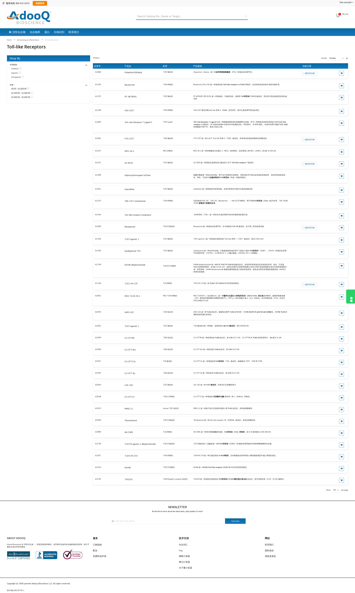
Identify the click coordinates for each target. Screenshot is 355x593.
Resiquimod (130, 226)
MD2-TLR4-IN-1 (132, 296)
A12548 (98, 110)
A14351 (98, 189)
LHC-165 (129, 385)
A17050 (98, 250)
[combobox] (192, 16)
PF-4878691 (131, 96)
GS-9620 (129, 162)
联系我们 (269, 544)
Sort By (324, 58)
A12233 (98, 96)
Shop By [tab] (15, 58)
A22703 (98, 479)
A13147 (98, 151)
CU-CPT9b (129, 337)
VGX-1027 (129, 110)
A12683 (98, 122)
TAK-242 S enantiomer (135, 201)
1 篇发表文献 (309, 139)
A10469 (98, 72)
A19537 (98, 361)
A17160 (98, 283)
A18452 (98, 296)
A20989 (98, 432)
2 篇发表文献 (309, 73)
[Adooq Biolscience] (29, 17)
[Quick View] (341, 73)
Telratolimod (131, 420)
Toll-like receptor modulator (138, 214)
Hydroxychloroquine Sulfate (138, 175)
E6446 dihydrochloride (135, 264)
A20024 (98, 385)
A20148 (98, 396)
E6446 (128, 467)
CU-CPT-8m (130, 349)
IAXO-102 (129, 312)
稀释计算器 (184, 556)
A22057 (98, 455)
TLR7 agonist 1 (132, 326)
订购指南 (97, 544)
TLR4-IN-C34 (131, 455)
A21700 (98, 444)
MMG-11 (129, 408)
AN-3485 (129, 432)
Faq (180, 550)
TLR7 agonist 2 (132, 239)
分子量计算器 (185, 567)
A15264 (98, 214)
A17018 (98, 239)
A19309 (98, 349)
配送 (95, 550)
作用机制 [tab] (13, 65)
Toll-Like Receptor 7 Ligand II (138, 122)
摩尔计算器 (184, 562)
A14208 (98, 175)
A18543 (98, 312)
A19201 (98, 326)
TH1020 (128, 479)
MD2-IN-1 (129, 151)
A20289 (98, 420)
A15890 (98, 226)
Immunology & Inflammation (28, 40)
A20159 (98, 408)
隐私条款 (269, 550)
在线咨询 (40, 3)
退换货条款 (270, 556)
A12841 (98, 138)
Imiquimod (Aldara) (133, 72)
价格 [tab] (11, 85)
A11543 (98, 84)
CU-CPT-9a (130, 373)
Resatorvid (130, 84)
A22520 (98, 467)
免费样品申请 (99, 556)
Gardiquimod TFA (132, 250)
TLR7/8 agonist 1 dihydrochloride (140, 444)
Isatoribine (129, 189)
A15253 (98, 201)
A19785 (98, 373)
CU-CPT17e (130, 361)
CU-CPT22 (130, 396)
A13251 (98, 162)
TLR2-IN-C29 (131, 283)
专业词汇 (183, 544)
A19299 (98, 337)
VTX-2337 (129, 138)
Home (9, 40)
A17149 (98, 264)
